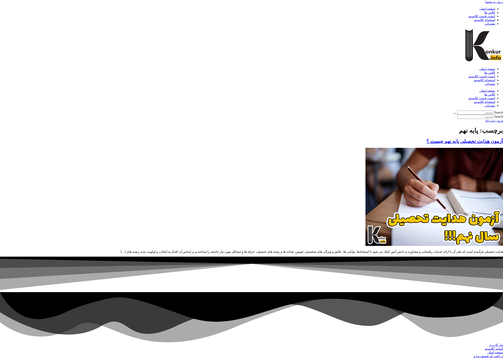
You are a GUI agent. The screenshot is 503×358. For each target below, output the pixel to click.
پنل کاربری (496, 345)
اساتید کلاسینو (494, 348)
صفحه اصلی (487, 8)
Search (499, 112)
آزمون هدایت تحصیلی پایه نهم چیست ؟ (465, 141)
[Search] (455, 113)
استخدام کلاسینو (484, 20)
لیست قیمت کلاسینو (482, 16)
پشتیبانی (489, 23)
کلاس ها (489, 12)
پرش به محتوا (494, 2)
